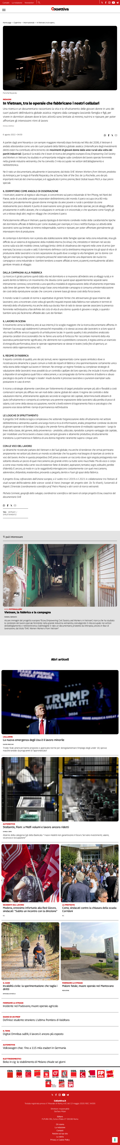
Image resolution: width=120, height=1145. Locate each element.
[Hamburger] (4, 10)
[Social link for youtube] (113, 2)
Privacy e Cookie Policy (60, 1140)
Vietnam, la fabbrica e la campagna (27, 612)
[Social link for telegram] (117, 2)
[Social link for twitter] (102, 2)
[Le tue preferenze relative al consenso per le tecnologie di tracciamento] (115, 1140)
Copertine (17, 22)
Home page (7, 22)
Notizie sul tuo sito (60, 1133)
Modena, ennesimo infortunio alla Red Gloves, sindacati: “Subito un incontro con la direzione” (30, 909)
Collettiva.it (60, 1100)
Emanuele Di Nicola (9, 993)
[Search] (39, 2)
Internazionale (28, 22)
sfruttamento (9, 514)
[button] (105, 135)
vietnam (12, 512)
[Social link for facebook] (106, 2)
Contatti (6, 2)
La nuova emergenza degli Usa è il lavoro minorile (33, 739)
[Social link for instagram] (109, 2)
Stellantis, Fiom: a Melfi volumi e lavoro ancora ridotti (36, 827)
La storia (60, 1136)
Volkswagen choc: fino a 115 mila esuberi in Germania (34, 1047)
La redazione (17, 2)
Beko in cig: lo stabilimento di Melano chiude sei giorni (34, 1061)
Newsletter (29, 2)
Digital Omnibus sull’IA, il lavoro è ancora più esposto (33, 1033)
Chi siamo (60, 1124)
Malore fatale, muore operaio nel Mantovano (88, 985)
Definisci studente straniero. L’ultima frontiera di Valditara (36, 1020)
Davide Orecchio (8, 744)
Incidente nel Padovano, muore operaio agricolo (30, 1006)
